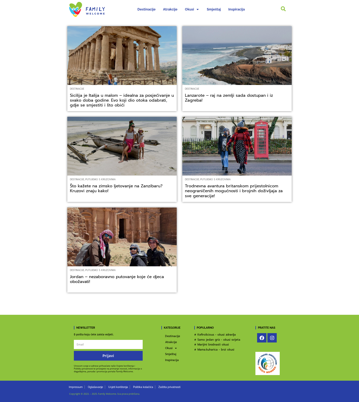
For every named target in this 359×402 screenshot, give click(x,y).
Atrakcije (170, 9)
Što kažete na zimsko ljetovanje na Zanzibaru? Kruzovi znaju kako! (116, 188)
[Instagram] (272, 337)
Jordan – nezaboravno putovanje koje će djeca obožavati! (117, 279)
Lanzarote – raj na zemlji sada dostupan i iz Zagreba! (229, 97)
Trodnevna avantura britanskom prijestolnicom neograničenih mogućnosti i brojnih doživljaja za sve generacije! (234, 191)
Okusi (189, 9)
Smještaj (214, 9)
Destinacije (146, 9)
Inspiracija (236, 9)
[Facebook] (261, 337)
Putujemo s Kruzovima (100, 179)
